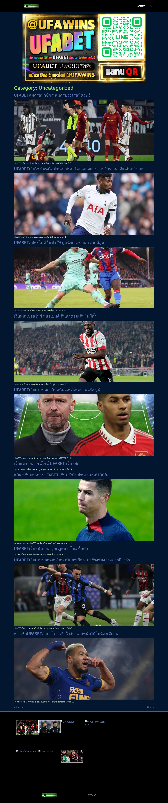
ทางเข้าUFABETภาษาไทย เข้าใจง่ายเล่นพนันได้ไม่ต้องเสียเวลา (68, 633)
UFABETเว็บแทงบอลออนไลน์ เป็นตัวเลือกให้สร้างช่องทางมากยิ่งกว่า (72, 560)
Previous (19, 707)
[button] (151, 6)
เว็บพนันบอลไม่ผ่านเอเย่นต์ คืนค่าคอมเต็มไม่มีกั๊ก (55, 316)
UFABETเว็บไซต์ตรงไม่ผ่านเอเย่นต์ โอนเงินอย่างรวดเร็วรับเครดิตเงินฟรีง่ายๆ (79, 168)
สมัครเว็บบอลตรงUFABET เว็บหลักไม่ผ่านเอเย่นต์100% (61, 475)
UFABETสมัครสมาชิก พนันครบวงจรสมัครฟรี (52, 95)
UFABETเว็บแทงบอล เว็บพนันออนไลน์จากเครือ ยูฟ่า (58, 389)
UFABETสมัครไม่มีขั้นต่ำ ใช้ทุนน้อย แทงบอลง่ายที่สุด (59, 242)
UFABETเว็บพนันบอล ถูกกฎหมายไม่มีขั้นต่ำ (51, 548)
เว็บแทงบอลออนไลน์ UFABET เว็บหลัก (46, 463)
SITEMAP (141, 6)
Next (150, 707)
